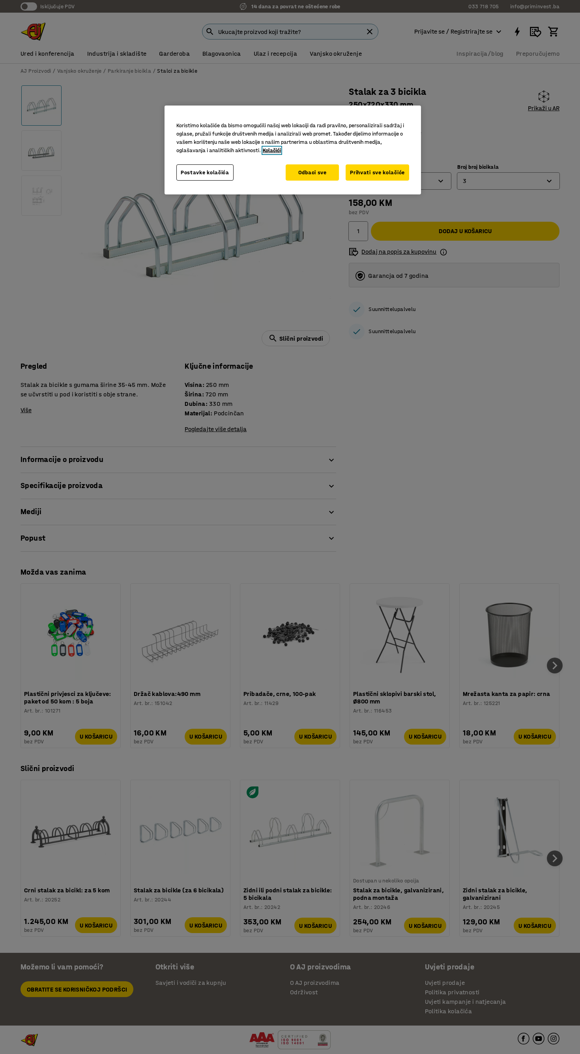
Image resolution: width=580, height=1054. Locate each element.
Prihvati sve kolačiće (377, 172)
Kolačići (272, 150)
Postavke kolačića (205, 172)
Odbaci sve (312, 172)
